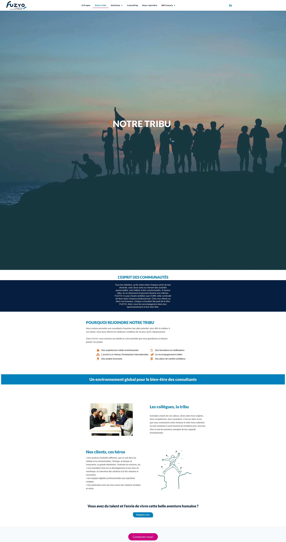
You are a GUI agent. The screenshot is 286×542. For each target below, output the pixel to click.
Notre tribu (100, 5)
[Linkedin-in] (230, 5)
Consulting (132, 5)
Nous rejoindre (149, 5)
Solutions (115, 5)
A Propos (86, 5)
